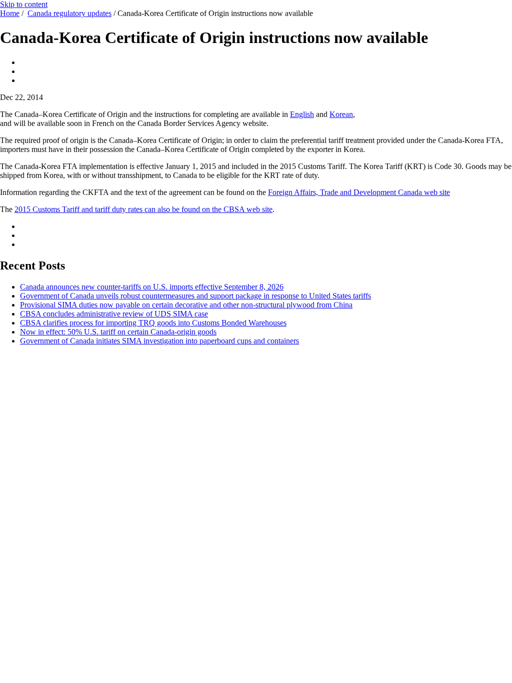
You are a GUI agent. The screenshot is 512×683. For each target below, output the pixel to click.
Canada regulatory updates (70, 13)
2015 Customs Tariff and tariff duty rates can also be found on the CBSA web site (143, 209)
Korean (341, 114)
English (302, 114)
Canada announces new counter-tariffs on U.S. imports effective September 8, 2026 (152, 286)
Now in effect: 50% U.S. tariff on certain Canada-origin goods (118, 332)
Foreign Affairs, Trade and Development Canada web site (359, 192)
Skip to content (24, 4)
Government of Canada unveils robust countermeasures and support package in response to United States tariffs (195, 296)
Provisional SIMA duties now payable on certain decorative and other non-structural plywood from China (186, 304)
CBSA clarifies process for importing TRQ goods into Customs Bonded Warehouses (153, 322)
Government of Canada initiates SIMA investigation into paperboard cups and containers (159, 340)
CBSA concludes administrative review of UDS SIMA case (114, 314)
